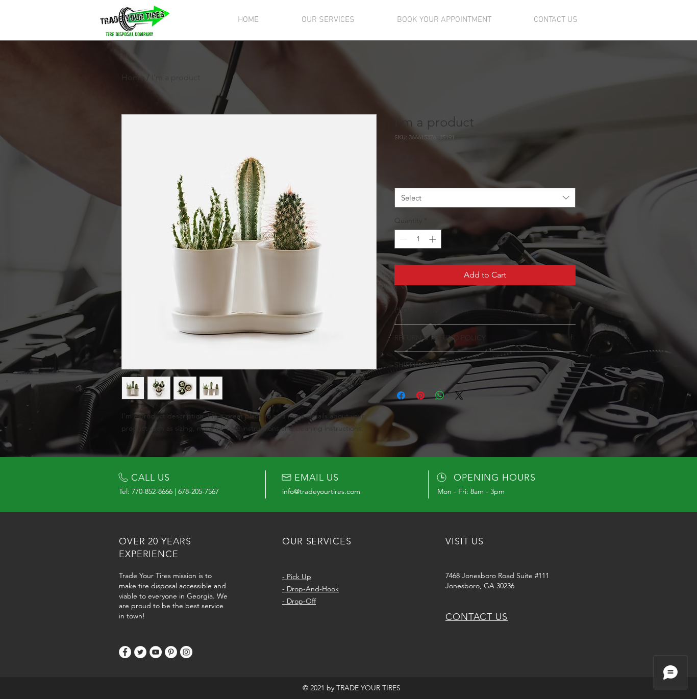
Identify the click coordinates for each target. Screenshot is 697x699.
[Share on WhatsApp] (440, 395)
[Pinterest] (171, 652)
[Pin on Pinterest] (420, 395)
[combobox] (485, 198)
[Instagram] (186, 652)
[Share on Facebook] (401, 395)
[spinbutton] (418, 239)
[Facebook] (125, 652)
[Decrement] (402, 239)
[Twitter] (140, 652)
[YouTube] (156, 652)
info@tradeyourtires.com (321, 491)
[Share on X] (459, 395)
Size (403, 178)
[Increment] (433, 239)
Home (132, 77)
